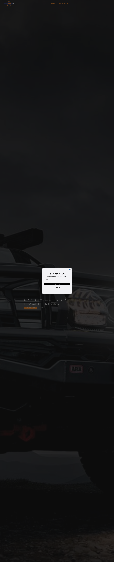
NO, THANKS (57, 287)
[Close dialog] (70, 269)
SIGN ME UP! (57, 284)
